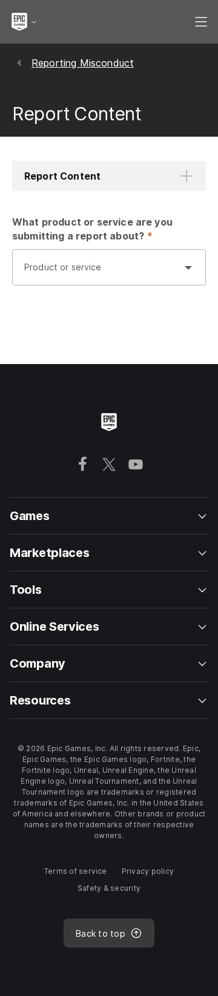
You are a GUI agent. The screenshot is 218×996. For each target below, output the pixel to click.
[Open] (188, 267)
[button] (109, 176)
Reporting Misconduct (82, 63)
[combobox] (97, 273)
